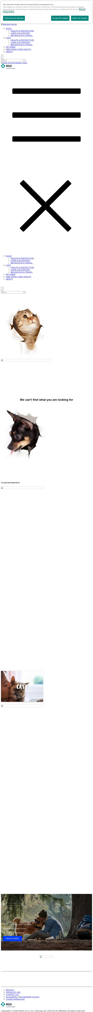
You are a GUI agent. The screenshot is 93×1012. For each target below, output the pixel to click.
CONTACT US (12, 994)
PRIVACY (10, 990)
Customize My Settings (14, 18)
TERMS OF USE (13, 992)
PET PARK (10, 47)
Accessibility (12, 997)
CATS (8, 38)
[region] (46, 12)
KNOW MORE (12, 938)
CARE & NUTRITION (20, 33)
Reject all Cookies (79, 18)
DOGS (9, 28)
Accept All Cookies (60, 18)
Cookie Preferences (15, 999)
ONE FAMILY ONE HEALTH (18, 49)
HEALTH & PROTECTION (22, 31)
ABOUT (9, 51)
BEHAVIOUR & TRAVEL (22, 35)
